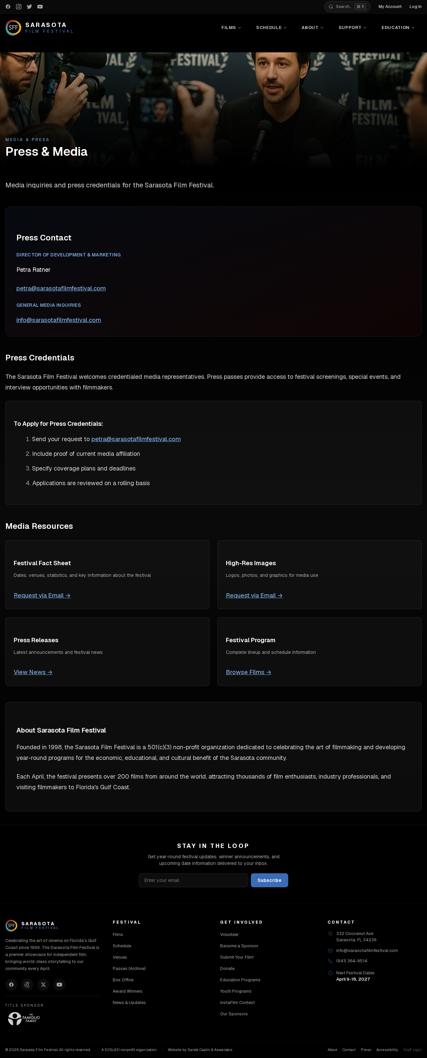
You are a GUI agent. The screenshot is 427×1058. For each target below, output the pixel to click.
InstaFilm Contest (237, 1002)
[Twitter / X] (43, 985)
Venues (120, 957)
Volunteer (229, 934)
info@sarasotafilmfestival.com (58, 320)
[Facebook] (11, 985)
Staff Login (412, 1049)
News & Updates (129, 1002)
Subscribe (270, 880)
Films (229, 27)
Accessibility (387, 1049)
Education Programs (240, 980)
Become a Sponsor (239, 946)
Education (396, 27)
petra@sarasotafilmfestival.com (61, 288)
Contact (349, 1049)
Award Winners (127, 991)
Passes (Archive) (129, 968)
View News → (33, 672)
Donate (227, 968)
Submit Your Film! (237, 957)
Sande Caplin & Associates (209, 1049)
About (310, 27)
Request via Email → (42, 595)
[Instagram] (27, 985)
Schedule (269, 27)
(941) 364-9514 (351, 961)
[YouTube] (59, 985)
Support (350, 27)
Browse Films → (249, 672)
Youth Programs (236, 991)
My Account (390, 6)
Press (366, 1049)
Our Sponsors (234, 1014)
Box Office (123, 980)
